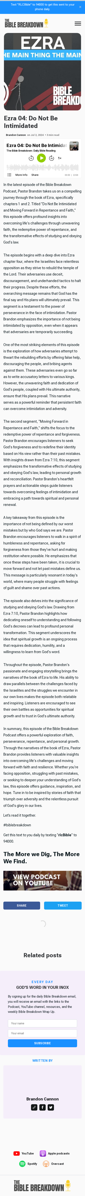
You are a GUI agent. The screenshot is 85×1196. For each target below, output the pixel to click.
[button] (78, 23)
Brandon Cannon (16, 135)
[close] (80, 7)
